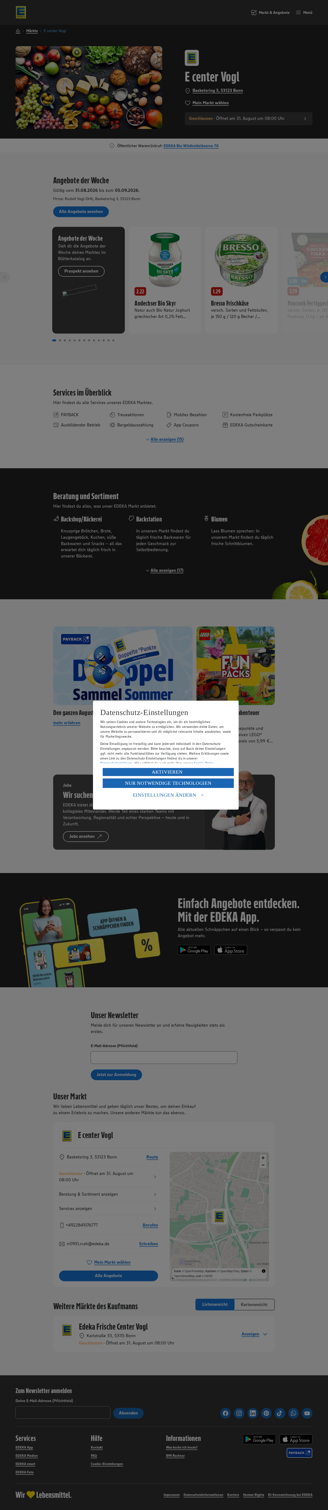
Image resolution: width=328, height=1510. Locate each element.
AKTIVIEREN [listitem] (167, 772)
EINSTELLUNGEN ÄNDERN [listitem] (164, 795)
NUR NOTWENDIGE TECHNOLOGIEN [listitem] (168, 783)
